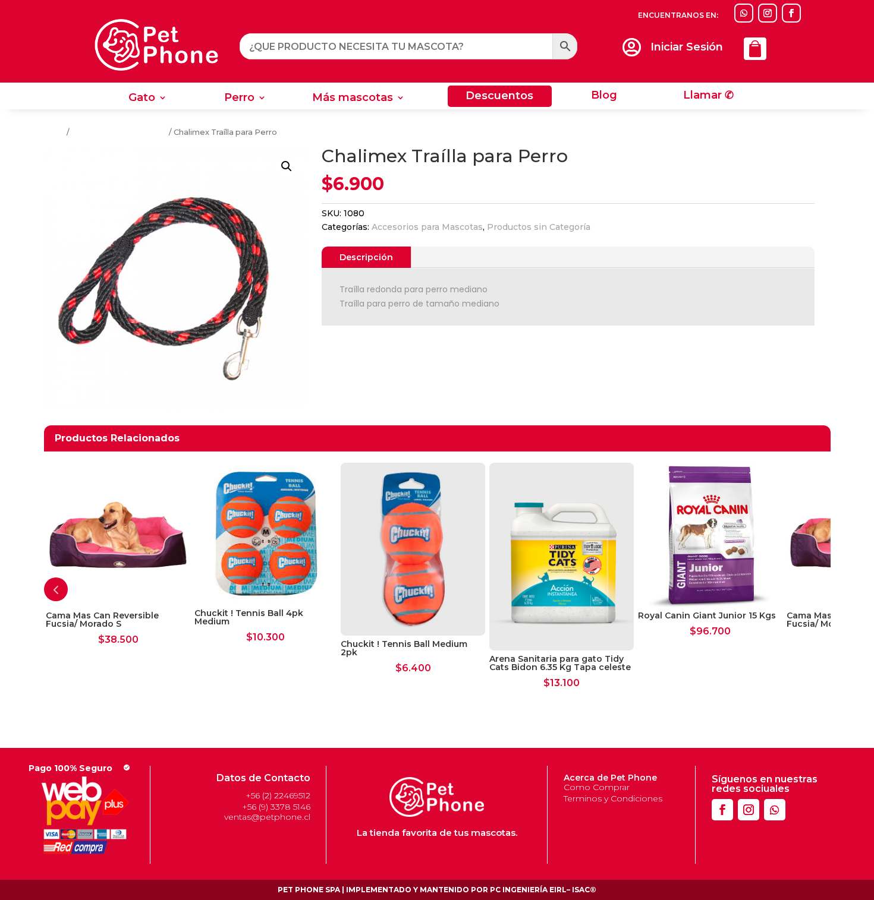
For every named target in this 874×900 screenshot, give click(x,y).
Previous (56, 589)
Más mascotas (352, 98)
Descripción (366, 257)
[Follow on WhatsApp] (743, 13)
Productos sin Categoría (119, 132)
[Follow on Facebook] (791, 13)
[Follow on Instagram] (767, 13)
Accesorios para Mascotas (427, 227)
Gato (141, 98)
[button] (286, 166)
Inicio (54, 132)
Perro (239, 98)
